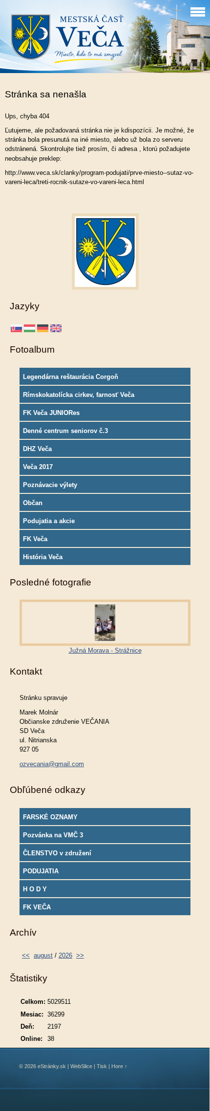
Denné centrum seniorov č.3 (65, 430)
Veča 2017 (38, 467)
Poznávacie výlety (50, 485)
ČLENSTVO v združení (57, 853)
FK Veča (35, 539)
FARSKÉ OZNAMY (50, 817)
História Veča (43, 557)
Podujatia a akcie (49, 521)
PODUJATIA (41, 871)
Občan (32, 503)
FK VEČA (37, 907)
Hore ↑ (119, 1066)
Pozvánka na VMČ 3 (53, 835)
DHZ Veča (37, 448)
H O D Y (35, 889)
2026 (65, 955)
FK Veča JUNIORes (51, 412)
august (43, 955)
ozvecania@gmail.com (52, 764)
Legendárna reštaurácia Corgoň (70, 376)
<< (26, 955)
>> (80, 955)
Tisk (102, 1066)
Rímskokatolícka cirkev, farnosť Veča (78, 394)
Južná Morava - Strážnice (105, 650)
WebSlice (81, 1066)
